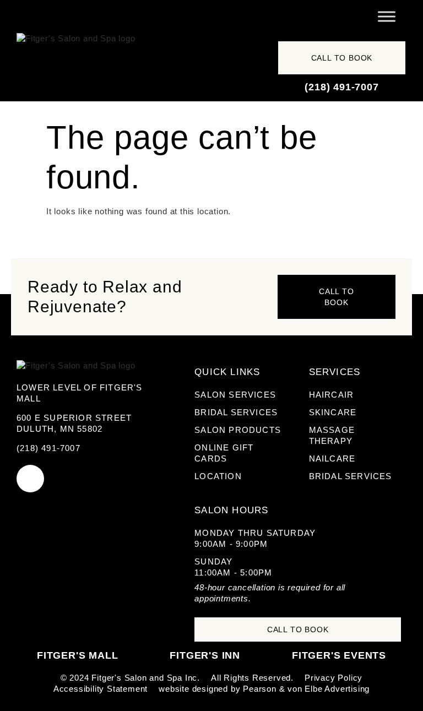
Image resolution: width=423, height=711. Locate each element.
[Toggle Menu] (386, 16)
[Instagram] (30, 478)
